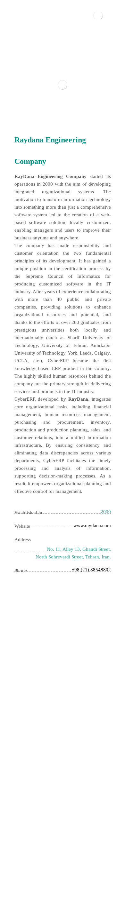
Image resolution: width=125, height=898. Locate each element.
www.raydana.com (92, 525)
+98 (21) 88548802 (91, 569)
